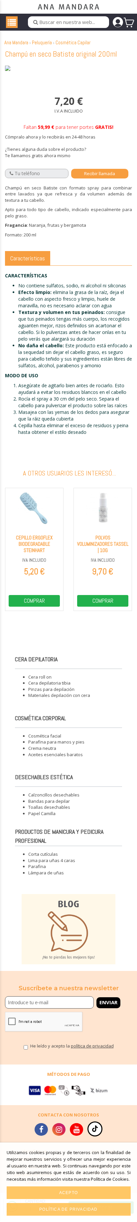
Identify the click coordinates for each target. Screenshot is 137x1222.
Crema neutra (42, 748)
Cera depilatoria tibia (49, 683)
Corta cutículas (43, 854)
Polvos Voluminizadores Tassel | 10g (102, 543)
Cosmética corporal (40, 718)
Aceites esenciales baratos (55, 755)
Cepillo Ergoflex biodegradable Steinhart (34, 543)
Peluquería (42, 42)
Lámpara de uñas (46, 873)
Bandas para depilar (49, 801)
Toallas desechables (49, 807)
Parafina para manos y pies (56, 742)
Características (27, 258)
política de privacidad (92, 1046)
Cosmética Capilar (73, 42)
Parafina (37, 866)
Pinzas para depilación (51, 689)
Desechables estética (44, 777)
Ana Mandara (16, 42)
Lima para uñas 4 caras (51, 860)
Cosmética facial (44, 736)
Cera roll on (40, 677)
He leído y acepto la (72, 1046)
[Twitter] (59, 1130)
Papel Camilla (42, 813)
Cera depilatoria (36, 659)
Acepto (68, 1192)
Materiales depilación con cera (59, 695)
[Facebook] (41, 1130)
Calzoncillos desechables (53, 795)
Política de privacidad (68, 1209)
